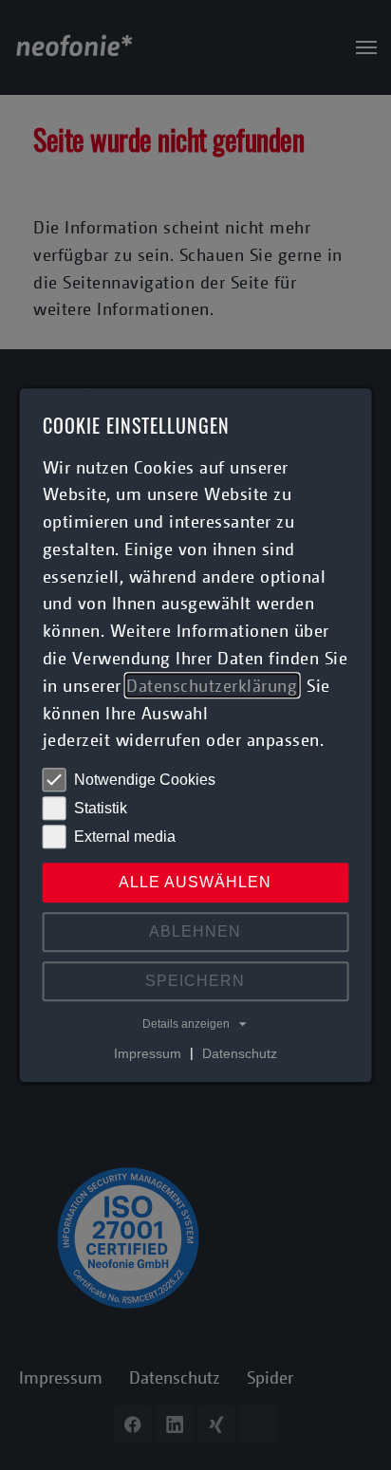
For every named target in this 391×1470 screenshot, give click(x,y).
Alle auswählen (195, 883)
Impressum (147, 1053)
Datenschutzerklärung (211, 685)
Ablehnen (195, 932)
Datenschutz (239, 1053)
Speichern (195, 982)
